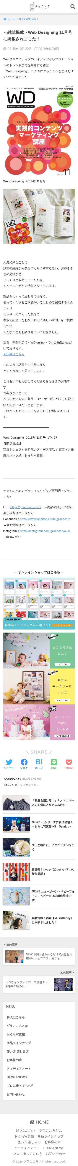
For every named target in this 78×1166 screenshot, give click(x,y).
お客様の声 (14, 1060)
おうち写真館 (16, 1034)
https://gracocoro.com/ (25, 507)
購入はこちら (16, 1017)
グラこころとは (17, 1025)
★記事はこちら (13, 354)
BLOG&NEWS (31, 778)
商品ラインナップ (19, 1043)
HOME (41, 1122)
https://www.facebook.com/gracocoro (45, 519)
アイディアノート (19, 1068)
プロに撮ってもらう (20, 1085)
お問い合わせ (16, 1094)
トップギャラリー (28, 785)
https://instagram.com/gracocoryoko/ (45, 531)
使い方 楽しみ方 (18, 1051)
